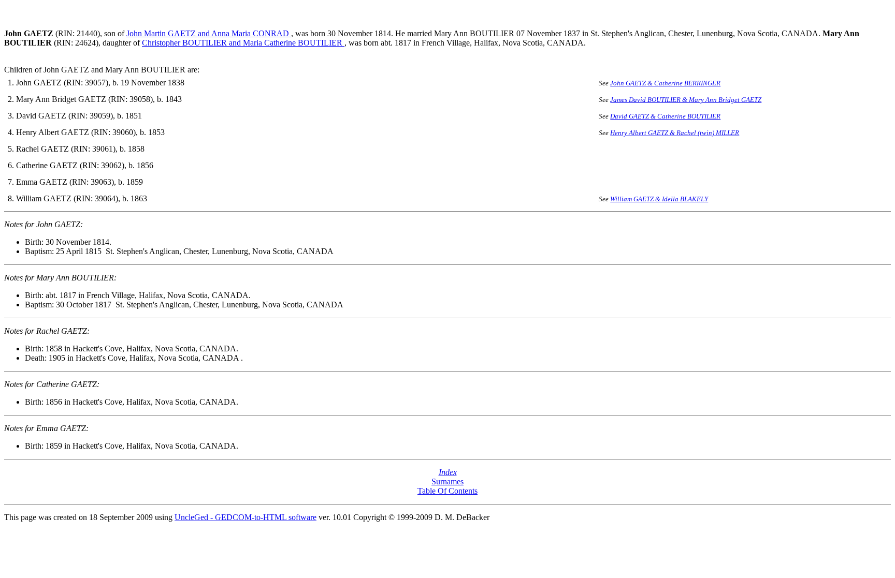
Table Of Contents (447, 490)
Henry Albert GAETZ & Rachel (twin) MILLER (674, 133)
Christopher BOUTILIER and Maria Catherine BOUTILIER (243, 42)
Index (448, 472)
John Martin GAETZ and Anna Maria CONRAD (208, 33)
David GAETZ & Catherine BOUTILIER (665, 116)
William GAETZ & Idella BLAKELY (659, 199)
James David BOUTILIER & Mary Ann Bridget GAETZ (685, 99)
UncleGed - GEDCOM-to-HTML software (245, 517)
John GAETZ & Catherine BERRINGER (665, 83)
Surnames (447, 481)
